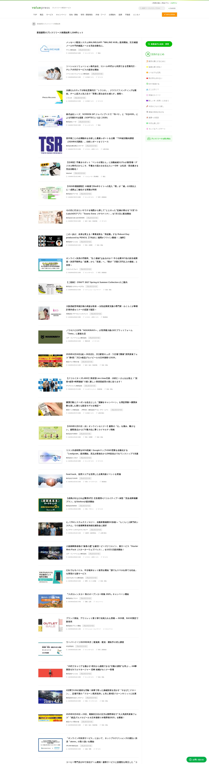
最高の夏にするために (157, 61)
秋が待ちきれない (155, 78)
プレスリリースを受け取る (161, 139)
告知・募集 (73, 15)
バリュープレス (41, 8)
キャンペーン (61, 15)
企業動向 (112, 15)
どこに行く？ (154, 89)
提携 (120, 15)
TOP (35, 15)
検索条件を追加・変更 (160, 44)
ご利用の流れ (156, 3)
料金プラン (165, 3)
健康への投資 (154, 118)
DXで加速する (154, 84)
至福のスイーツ (154, 95)
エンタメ (136, 15)
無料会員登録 (169, 14)
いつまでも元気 (154, 72)
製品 (41, 15)
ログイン (174, 3)
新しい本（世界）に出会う (159, 101)
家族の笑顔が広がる (156, 112)
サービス (49, 15)
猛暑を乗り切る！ (155, 67)
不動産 (127, 15)
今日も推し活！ (154, 123)
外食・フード (101, 15)
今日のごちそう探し (156, 106)
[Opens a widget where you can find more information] (197, 760)
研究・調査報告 (87, 15)
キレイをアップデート (157, 129)
